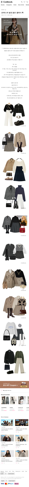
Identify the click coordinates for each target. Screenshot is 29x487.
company (2, 472)
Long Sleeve (12, 409)
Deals (15, 4)
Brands (2, 4)
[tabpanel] (5, 404)
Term (10, 471)
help (26, 471)
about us (2, 471)
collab (23, 471)
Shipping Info (18, 471)
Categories (9, 4)
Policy (13, 471)
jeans (2, 409)
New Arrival (21, 4)
